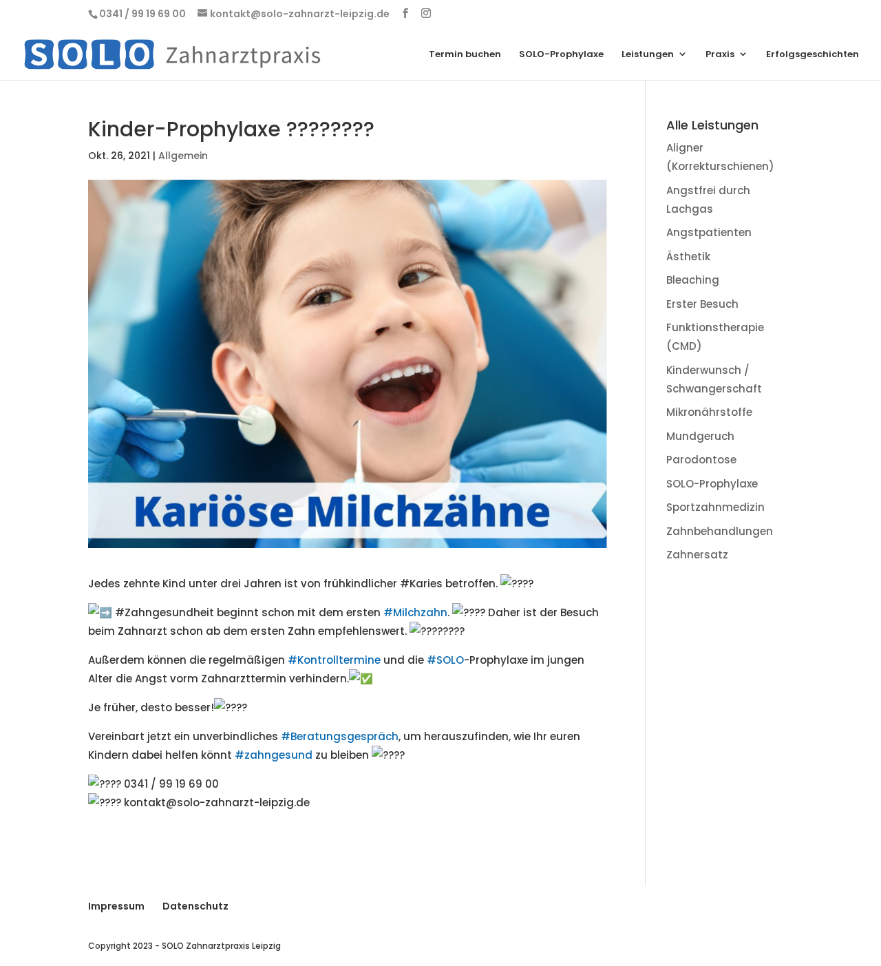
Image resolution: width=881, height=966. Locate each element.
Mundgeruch (700, 436)
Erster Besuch (702, 304)
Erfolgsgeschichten (812, 55)
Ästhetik (688, 256)
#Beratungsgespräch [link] (340, 736)
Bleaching (692, 280)
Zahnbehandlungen (719, 531)
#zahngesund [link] (273, 755)
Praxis (719, 55)
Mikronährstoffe (709, 412)
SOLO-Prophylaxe (561, 55)
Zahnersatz (697, 554)
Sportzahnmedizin (715, 507)
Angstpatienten (709, 232)
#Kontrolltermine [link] (334, 660)
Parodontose (701, 459)
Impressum (116, 906)
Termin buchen (465, 55)
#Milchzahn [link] (415, 612)
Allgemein (183, 155)
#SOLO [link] (445, 660)
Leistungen (648, 55)
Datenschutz (195, 906)
